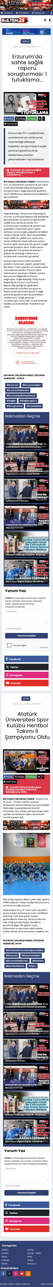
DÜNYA (4, 1257)
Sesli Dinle (11, 123)
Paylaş (9, 118)
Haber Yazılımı (46, 1284)
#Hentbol (37, 960)
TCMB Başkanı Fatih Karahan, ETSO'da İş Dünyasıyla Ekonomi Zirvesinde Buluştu (26, 445)
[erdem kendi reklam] (26, 205)
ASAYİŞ (30, 1250)
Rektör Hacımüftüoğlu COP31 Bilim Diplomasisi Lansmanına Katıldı (24, 472)
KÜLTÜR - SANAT (34, 1253)
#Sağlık (11, 400)
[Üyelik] (51, 13)
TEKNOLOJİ (31, 1264)
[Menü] (45, 20)
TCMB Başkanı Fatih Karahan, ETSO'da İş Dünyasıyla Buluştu (26, 499)
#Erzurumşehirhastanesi (21, 395)
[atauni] (26, 31)
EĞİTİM (4, 1264)
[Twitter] (9, 1273)
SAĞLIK (25, 41)
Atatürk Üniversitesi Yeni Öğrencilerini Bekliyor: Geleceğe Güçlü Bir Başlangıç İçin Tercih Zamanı (26, 553)
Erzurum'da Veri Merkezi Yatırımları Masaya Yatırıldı (24, 526)
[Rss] (28, 1273)
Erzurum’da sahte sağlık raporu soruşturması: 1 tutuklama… (24, 172)
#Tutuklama (34, 406)
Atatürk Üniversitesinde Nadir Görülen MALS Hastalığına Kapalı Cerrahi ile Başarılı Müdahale (26, 580)
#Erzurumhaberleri (18, 390)
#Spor (32, 966)
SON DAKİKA (23, 13)
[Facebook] (3, 1273)
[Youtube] (21, 1273)
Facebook (15, 659)
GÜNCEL (4, 1250)
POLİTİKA (5, 1253)
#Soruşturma (14, 406)
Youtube (15, 683)
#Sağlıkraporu (28, 400)
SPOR (26, 698)
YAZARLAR (8, 13)
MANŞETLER (39, 13)
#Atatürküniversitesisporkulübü (24, 950)
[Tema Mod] (50, 20)
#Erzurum (12, 385)
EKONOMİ (5, 1260)
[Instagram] (15, 1273)
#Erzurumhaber (32, 385)
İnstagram (16, 675)
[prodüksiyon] (26, 5)
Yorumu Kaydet (26, 635)
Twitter (14, 667)
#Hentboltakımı (15, 966)
